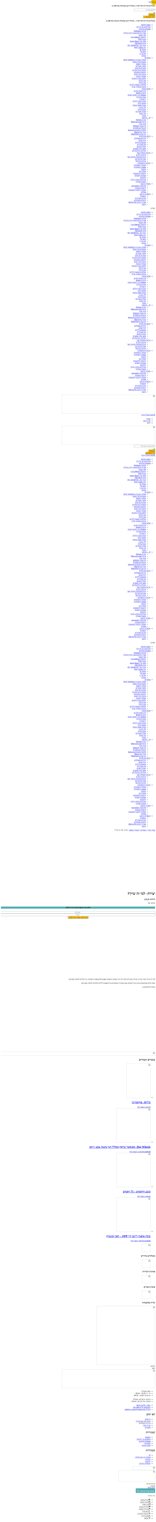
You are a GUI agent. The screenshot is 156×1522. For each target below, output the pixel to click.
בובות (144, 116)
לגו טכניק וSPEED (139, 126)
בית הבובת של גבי (140, 91)
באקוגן (143, 56)
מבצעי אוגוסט (146, 25)
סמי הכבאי (142, 35)
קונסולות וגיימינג (145, 194)
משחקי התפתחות (140, 165)
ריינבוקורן (142, 99)
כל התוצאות (150, 453)
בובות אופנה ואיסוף (139, 105)
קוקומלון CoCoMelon (138, 37)
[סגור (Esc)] (154, 1483)
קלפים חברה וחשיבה (139, 78)
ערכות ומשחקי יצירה (139, 87)
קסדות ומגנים (141, 147)
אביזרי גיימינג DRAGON (137, 202)
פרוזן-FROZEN (140, 43)
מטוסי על (143, 49)
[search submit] (154, 12)
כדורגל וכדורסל (140, 161)
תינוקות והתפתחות (144, 163)
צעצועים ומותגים (145, 29)
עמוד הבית (151, 830)
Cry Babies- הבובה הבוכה (137, 95)
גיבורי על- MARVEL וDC (137, 45)
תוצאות (151, 14)
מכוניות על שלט (140, 68)
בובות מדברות (141, 97)
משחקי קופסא (141, 64)
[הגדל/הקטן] (147, 1483)
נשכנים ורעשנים (140, 175)
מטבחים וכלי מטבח (139, 62)
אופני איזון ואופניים (139, 149)
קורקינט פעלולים (140, 138)
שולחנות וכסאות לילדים (138, 85)
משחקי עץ (142, 171)
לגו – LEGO (146, 118)
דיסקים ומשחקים (140, 200)
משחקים (148, 58)
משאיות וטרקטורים (139, 70)
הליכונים (143, 177)
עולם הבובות (146, 89)
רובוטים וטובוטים (140, 72)
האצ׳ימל (143, 52)
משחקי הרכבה (145, 184)
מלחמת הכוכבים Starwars (137, 130)
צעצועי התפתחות (140, 167)
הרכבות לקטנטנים (139, 173)
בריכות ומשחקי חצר (144, 153)
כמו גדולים (142, 80)
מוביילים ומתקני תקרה (138, 180)
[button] (78, 208)
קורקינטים (142, 140)
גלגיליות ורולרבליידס (139, 151)
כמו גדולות (142, 83)
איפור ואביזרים (141, 66)
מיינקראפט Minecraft (138, 122)
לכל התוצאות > (149, 17)
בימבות (143, 169)
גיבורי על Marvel (140, 132)
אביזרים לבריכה (140, 159)
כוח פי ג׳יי (142, 54)
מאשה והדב (142, 103)
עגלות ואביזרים (141, 111)
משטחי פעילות (141, 182)
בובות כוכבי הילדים (139, 101)
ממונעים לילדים (140, 142)
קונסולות (143, 196)
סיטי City (142, 124)
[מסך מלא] (150, 1483)
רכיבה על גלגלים (145, 136)
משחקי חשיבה (141, 76)
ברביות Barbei (141, 93)
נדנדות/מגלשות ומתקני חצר (136, 157)
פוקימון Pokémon (140, 31)
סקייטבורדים (141, 144)
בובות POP (142, 39)
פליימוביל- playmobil (138, 186)
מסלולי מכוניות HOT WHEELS (135, 60)
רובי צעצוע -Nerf (140, 47)
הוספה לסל (141, 1107)
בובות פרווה (142, 109)
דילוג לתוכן (151, 1487)
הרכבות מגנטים (140, 188)
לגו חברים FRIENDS (138, 134)
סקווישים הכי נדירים (143, 27)
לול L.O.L (142, 107)
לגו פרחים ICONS (139, 128)
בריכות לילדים (141, 155)
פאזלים (143, 192)
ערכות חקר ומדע (140, 74)
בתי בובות (142, 113)
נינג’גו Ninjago (141, 120)
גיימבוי (144, 204)
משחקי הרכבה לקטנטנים (137, 190)
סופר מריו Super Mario (138, 41)
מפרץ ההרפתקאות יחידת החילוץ (134, 33)
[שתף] (152, 1483)
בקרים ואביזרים (140, 198)
